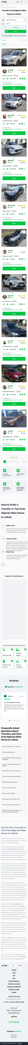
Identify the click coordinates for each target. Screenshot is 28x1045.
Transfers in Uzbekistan (14, 986)
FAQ (14, 975)
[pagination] (1, 461)
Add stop (16, 27)
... (20, 461)
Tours (14, 972)
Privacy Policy (14, 1037)
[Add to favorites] (24, 51)
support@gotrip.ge (14, 1013)
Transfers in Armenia (14, 984)
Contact (14, 992)
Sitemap (20, 1043)
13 (24, 461)
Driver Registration (14, 981)
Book (14, 88)
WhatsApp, (10, 999)
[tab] (14, 746)
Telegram (18, 999)
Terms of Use (14, 1035)
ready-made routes (12, 870)
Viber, (14, 999)
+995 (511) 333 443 (14, 996)
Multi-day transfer (14, 989)
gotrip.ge (14, 1016)
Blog (14, 978)
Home (2, 5)
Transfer (7, 5)
